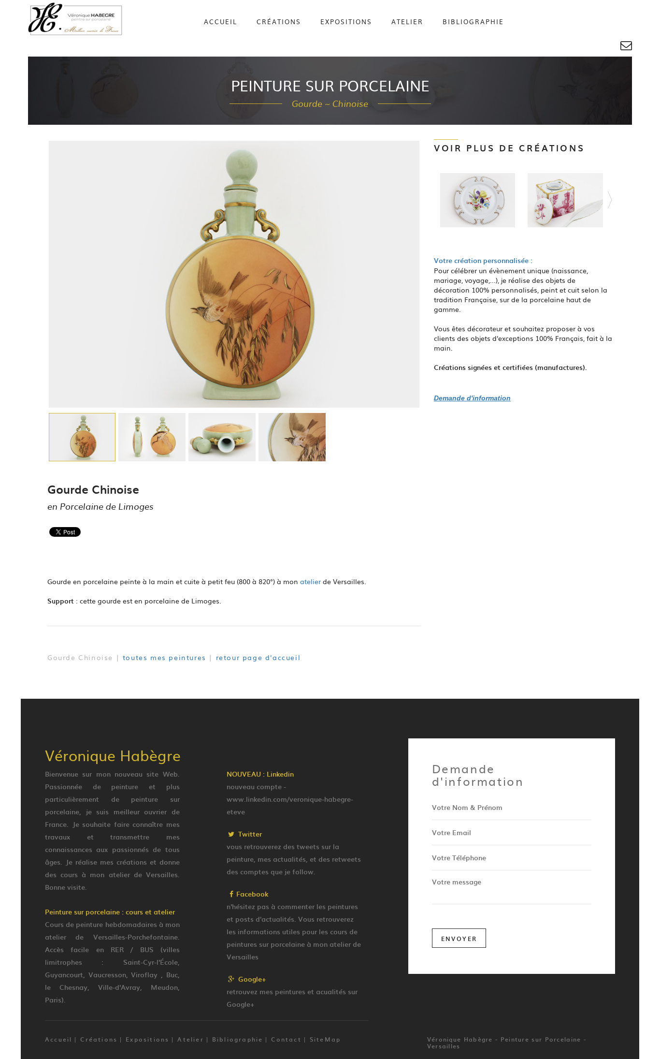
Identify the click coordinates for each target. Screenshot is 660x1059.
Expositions (346, 21)
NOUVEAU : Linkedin (260, 774)
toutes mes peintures (164, 657)
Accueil (220, 21)
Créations (98, 1039)
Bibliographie (237, 1039)
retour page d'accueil (258, 657)
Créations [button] (279, 21)
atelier (310, 581)
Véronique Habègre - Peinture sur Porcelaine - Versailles (507, 1042)
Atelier (407, 21)
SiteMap (325, 1039)
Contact (286, 1039)
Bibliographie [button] (473, 21)
